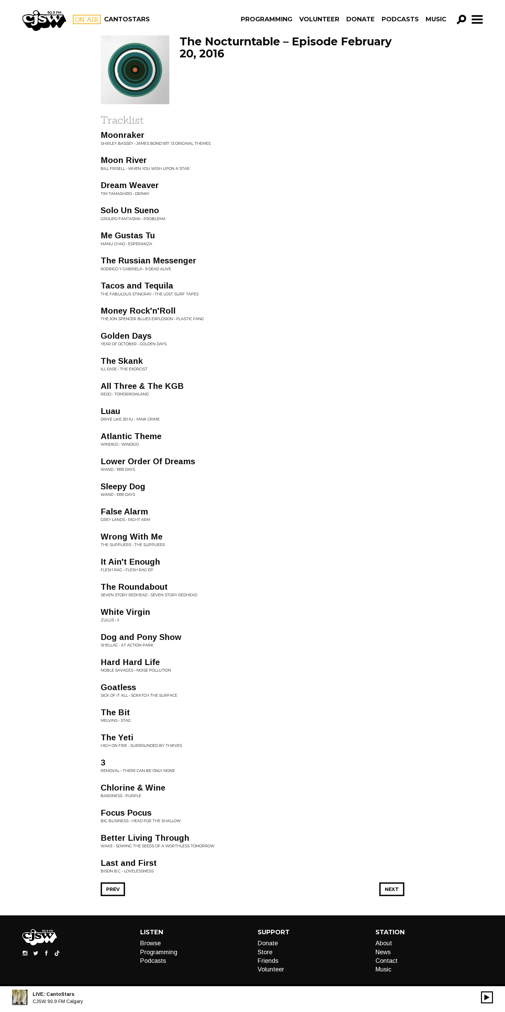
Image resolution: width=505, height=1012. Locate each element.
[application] (487, 997)
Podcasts (400, 19)
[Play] (487, 997)
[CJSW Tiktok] (57, 952)
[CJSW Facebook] (46, 952)
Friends (268, 960)
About (383, 943)
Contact (386, 960)
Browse (150, 943)
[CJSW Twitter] (35, 952)
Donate (360, 19)
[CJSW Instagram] (25, 952)
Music (436, 19)
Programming (266, 19)
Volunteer (319, 19)
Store (265, 952)
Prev (113, 889)
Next (392, 889)
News (383, 952)
